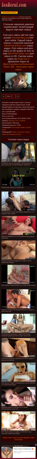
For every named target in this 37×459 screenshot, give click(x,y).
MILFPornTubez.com (18, 53)
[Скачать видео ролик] (18, 96)
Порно (5, 438)
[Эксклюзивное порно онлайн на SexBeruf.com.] (14, 4)
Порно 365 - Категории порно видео (18, 68)
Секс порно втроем (15, 438)
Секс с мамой (20, 120)
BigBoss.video (29, 438)
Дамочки (12, 120)
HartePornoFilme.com (15, 45)
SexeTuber (18, 440)
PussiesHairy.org (20, 37)
